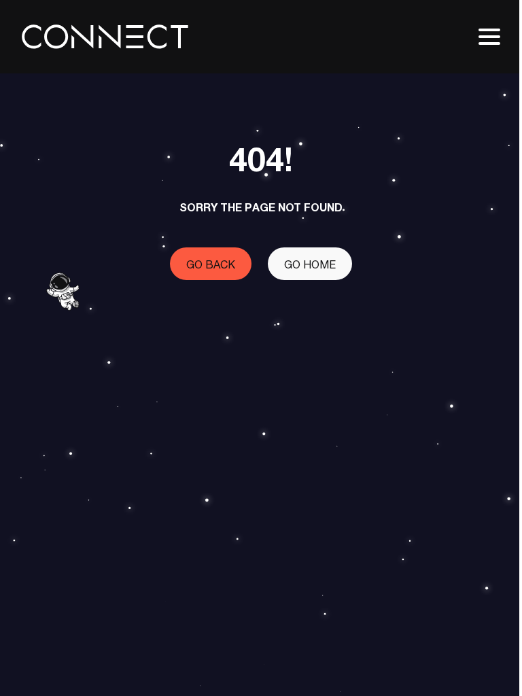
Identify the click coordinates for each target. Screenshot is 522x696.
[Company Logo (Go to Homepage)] (105, 36)
